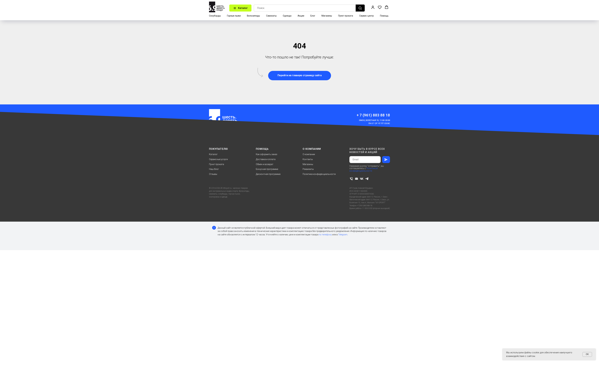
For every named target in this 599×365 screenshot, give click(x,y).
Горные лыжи (234, 15)
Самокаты (271, 15)
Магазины (326, 15)
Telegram (342, 234)
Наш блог (214, 169)
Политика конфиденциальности (319, 174)
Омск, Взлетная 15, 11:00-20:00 (374, 120)
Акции (301, 15)
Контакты (308, 159)
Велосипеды (253, 15)
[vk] (362, 179)
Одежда (287, 15)
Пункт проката (345, 15)
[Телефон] (351, 179)
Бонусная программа (267, 169)
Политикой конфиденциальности (363, 169)
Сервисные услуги (218, 159)
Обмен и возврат (264, 164)
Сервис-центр (366, 15)
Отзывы (213, 174)
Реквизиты (308, 169)
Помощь (384, 15)
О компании (309, 154)
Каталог (213, 154)
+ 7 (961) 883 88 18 (373, 115)
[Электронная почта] (356, 179)
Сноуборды (215, 15)
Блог (312, 15)
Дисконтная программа (268, 174)
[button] (373, 7)
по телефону (325, 234)
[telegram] (367, 179)
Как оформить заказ (266, 154)
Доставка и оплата (265, 159)
